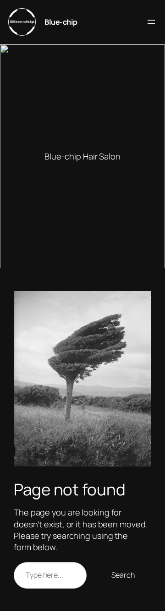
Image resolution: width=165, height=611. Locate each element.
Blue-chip (60, 22)
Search (123, 575)
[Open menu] (151, 21)
